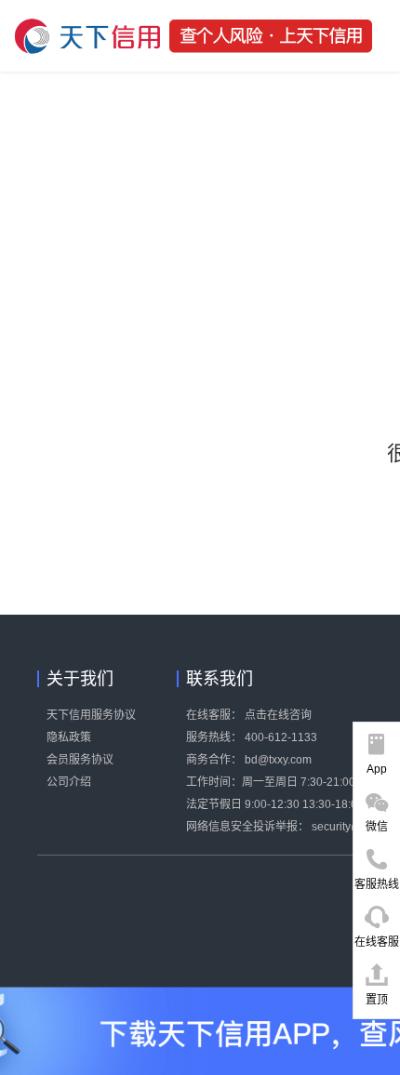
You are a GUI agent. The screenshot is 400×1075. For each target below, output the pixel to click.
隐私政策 (69, 737)
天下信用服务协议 (91, 715)
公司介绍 (69, 782)
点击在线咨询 (278, 715)
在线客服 (376, 942)
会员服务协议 (80, 759)
